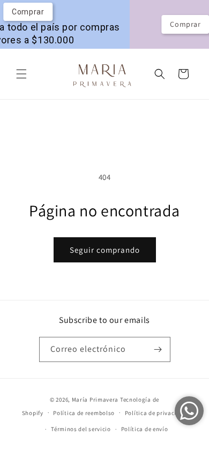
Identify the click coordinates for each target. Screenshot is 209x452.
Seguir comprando (105, 250)
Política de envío (144, 429)
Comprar (179, 24)
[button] (21, 74)
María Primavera (95, 399)
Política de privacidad (156, 413)
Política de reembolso (84, 413)
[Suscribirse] (158, 349)
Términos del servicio (81, 429)
